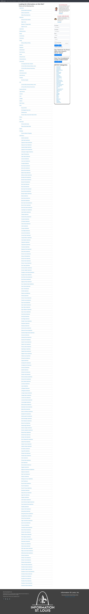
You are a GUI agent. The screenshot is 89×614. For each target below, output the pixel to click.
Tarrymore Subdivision (25, 525)
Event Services (22, 52)
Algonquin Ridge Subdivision (26, 147)
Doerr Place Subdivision (25, 265)
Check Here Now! (58, 54)
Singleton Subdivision (25, 497)
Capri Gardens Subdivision (26, 212)
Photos (21, 117)
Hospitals (21, 77)
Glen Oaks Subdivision (25, 316)
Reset (60, 45)
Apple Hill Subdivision (25, 154)
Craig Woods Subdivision (25, 244)
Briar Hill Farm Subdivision (26, 205)
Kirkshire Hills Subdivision (25, 374)
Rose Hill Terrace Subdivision (26, 488)
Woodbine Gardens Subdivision (26, 566)
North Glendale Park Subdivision (27, 439)
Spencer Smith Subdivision (26, 508)
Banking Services (23, 31)
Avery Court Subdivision (25, 161)
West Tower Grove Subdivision (26, 539)
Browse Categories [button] (13, 1)
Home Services (22, 75)
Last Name (56, 29)
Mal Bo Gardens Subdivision (26, 404)
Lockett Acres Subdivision (26, 397)
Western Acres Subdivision (26, 543)
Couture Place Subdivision (26, 235)
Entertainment (22, 49)
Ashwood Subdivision (25, 158)
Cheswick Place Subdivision (26, 216)
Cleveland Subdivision (25, 219)
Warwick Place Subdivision (26, 532)
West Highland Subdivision (26, 536)
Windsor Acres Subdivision (26, 557)
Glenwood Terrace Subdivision (26, 330)
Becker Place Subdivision (25, 170)
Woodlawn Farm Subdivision (26, 576)
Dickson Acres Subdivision (26, 253)
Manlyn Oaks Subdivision (25, 409)
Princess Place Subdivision (26, 460)
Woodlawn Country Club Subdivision (27, 571)
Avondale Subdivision (25, 163)
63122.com (3, 1)
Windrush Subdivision (25, 555)
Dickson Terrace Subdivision (26, 263)
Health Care (22, 70)
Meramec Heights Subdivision (26, 427)
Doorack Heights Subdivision (26, 270)
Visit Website (61, 13)
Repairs (21, 128)
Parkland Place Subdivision (26, 455)
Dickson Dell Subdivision (25, 256)
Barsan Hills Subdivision (25, 168)
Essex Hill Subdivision (25, 288)
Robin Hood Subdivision (25, 474)
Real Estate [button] (20, 1)
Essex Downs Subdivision (25, 286)
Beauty (21, 33)
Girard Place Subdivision (25, 314)
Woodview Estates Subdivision (26, 585)
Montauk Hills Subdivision (25, 437)
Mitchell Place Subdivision (26, 434)
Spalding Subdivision (25, 506)
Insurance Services (23, 89)
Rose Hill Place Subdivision (26, 483)
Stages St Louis (24, 26)
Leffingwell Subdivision (25, 388)
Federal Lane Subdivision (25, 293)
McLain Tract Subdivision (25, 423)
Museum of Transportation (26, 24)
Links (20, 96)
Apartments (22, 8)
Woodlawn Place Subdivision (26, 580)
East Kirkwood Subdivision (26, 279)
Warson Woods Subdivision (26, 529)
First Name (56, 25)
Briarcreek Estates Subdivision (26, 207)
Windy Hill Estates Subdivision (26, 564)
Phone (55, 37)
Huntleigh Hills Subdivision (26, 362)
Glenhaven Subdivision (25, 325)
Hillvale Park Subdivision (25, 358)
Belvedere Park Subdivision (26, 177)
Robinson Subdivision (25, 476)
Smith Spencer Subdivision (26, 499)
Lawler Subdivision (24, 386)
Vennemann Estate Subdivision (26, 527)
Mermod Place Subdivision (26, 432)
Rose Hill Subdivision (25, 485)
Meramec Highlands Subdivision (27, 430)
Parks (21, 105)
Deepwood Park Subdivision (26, 249)
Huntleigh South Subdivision (26, 365)
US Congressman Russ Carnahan (27, 63)
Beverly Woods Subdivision (26, 191)
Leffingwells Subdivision (25, 390)
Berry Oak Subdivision (25, 186)
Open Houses (22, 103)
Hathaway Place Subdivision (26, 337)
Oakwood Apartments (25, 12)
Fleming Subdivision (24, 295)
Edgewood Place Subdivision (26, 281)
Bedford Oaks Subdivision (26, 172)
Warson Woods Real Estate (26, 126)
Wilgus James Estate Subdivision (27, 550)
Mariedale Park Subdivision (26, 413)
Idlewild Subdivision (24, 369)
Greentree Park (24, 112)
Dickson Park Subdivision (25, 258)
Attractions (21, 17)
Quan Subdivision (24, 462)
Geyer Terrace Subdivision (26, 311)
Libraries (21, 93)
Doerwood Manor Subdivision (26, 267)
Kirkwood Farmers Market (26, 19)
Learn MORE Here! (58, 61)
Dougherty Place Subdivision (26, 274)
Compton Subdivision (25, 228)
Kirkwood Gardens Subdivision (26, 376)
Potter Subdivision (24, 457)
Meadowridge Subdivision (26, 425)
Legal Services (22, 91)
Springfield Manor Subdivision (26, 515)
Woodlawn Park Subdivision (26, 578)
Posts (21, 119)
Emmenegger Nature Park (25, 110)
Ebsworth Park (24, 107)
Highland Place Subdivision (26, 351)
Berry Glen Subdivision (25, 184)
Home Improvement (60, 84)
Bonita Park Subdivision (25, 200)
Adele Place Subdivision (25, 140)
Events (21, 54)
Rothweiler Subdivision (25, 490)
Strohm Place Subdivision (25, 518)
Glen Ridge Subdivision (25, 318)
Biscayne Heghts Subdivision (26, 193)
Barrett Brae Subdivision (25, 165)
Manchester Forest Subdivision (26, 406)
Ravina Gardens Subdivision (26, 464)
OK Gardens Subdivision (25, 448)
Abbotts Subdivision (25, 137)
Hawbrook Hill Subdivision (26, 339)
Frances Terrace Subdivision (26, 297)
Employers (21, 47)
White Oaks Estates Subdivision (26, 548)
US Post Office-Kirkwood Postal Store (28, 68)
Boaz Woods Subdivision (25, 198)
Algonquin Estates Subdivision (26, 142)
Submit (56, 45)
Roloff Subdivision (24, 481)
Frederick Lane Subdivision (26, 300)
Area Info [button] (25, 1)
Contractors (22, 38)
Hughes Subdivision (24, 360)
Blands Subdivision (24, 195)
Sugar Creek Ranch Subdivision (26, 520)
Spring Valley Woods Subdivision (27, 513)
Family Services (22, 56)
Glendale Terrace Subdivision (26, 321)
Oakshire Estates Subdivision (26, 446)
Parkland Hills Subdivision (25, 453)
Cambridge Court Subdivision (26, 209)
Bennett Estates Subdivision (26, 179)
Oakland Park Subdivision (25, 441)
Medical (21, 100)
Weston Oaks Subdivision (25, 546)
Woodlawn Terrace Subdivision (26, 583)
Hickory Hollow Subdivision (26, 346)
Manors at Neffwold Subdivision (27, 411)
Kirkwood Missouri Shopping (26, 133)
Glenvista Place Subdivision (26, 328)
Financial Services (23, 59)
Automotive (22, 28)
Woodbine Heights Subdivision (26, 569)
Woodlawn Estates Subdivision (26, 573)
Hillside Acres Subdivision (25, 355)
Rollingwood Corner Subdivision (27, 478)
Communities (22, 35)
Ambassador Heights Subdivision (27, 151)
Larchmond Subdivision (25, 383)
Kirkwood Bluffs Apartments (26, 10)
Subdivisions (22, 135)
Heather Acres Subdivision (26, 344)
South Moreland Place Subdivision (27, 504)
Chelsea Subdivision (24, 214)
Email (55, 33)
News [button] (29, 1)
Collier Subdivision (24, 226)
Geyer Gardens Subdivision (26, 304)
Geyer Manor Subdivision (25, 307)
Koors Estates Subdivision (26, 381)
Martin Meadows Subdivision (26, 420)
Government (22, 61)
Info (20, 82)
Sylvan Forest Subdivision (25, 522)
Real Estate (22, 121)
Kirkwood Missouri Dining (25, 42)
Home (8, 1)
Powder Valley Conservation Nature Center (29, 114)
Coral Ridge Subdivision (25, 230)
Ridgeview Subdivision (25, 471)
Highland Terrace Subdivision (26, 353)
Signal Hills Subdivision (25, 495)
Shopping (58, 101)
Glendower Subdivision (25, 323)
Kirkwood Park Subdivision (26, 379)
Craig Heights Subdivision (26, 239)
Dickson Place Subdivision (26, 260)
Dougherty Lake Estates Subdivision (27, 272)
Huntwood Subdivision (25, 367)
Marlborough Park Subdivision (26, 416)
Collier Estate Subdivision (25, 223)
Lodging (21, 98)
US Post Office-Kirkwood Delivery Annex (28, 66)
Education (21, 45)
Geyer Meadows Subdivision (26, 309)
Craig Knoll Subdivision (25, 242)
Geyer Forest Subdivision (25, 302)
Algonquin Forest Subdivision (26, 144)
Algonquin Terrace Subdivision (26, 149)
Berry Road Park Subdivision (26, 188)
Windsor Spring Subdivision (26, 562)
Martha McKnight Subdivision (26, 418)
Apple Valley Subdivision (25, 156)
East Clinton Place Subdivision (26, 277)
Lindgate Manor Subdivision (26, 395)
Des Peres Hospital (24, 79)
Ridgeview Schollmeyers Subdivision (27, 469)
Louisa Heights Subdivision (26, 402)
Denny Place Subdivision (25, 251)
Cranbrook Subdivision (25, 246)
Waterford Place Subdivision (26, 534)
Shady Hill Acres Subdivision (26, 492)
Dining (21, 40)
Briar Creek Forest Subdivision (26, 202)
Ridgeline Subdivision (25, 467)
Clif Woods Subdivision (25, 221)
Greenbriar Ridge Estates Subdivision (27, 332)
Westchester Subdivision (25, 541)
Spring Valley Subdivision (25, 511)
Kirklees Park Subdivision (25, 372)
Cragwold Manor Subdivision (26, 237)
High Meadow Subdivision (26, 348)
